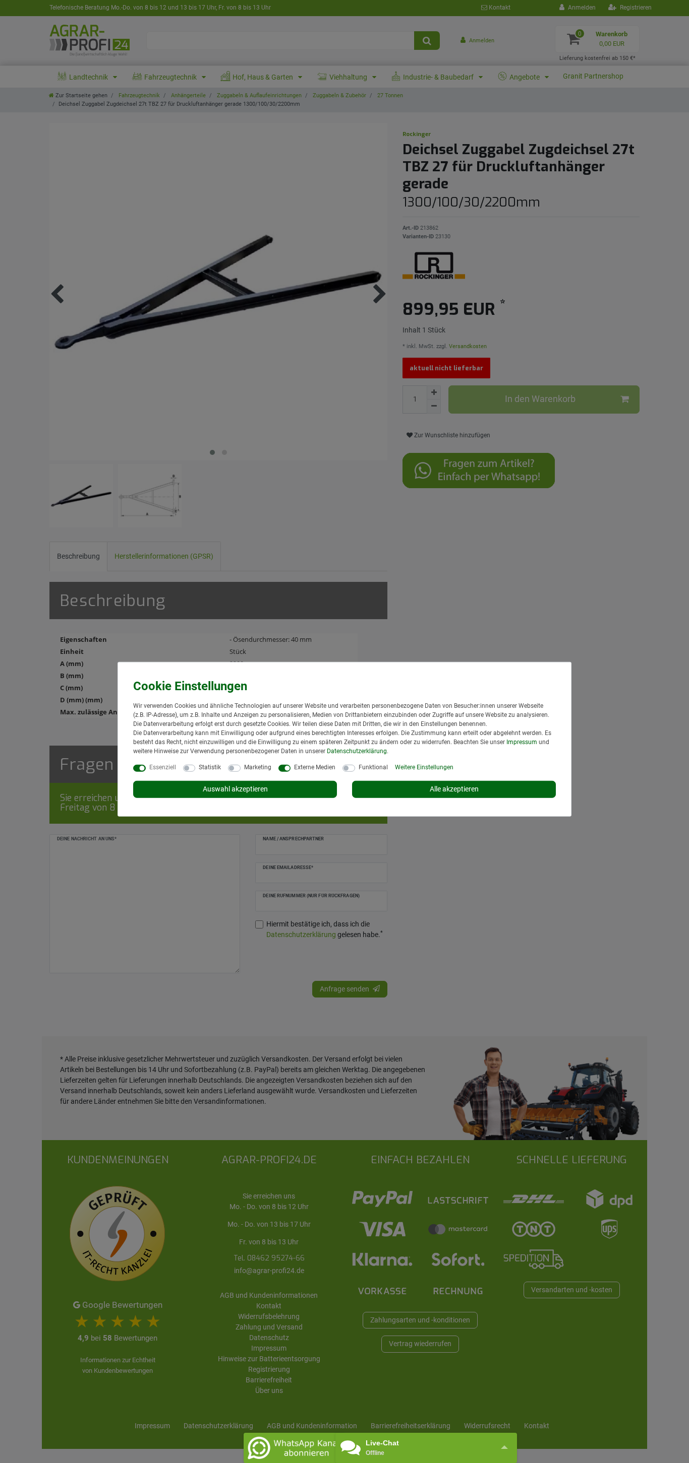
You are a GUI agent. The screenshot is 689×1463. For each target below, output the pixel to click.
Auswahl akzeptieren (235, 789)
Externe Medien (314, 767)
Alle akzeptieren (454, 789)
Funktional (373, 767)
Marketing (257, 767)
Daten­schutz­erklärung (357, 751)
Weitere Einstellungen (424, 767)
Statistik (210, 767)
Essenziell (162, 767)
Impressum (521, 742)
